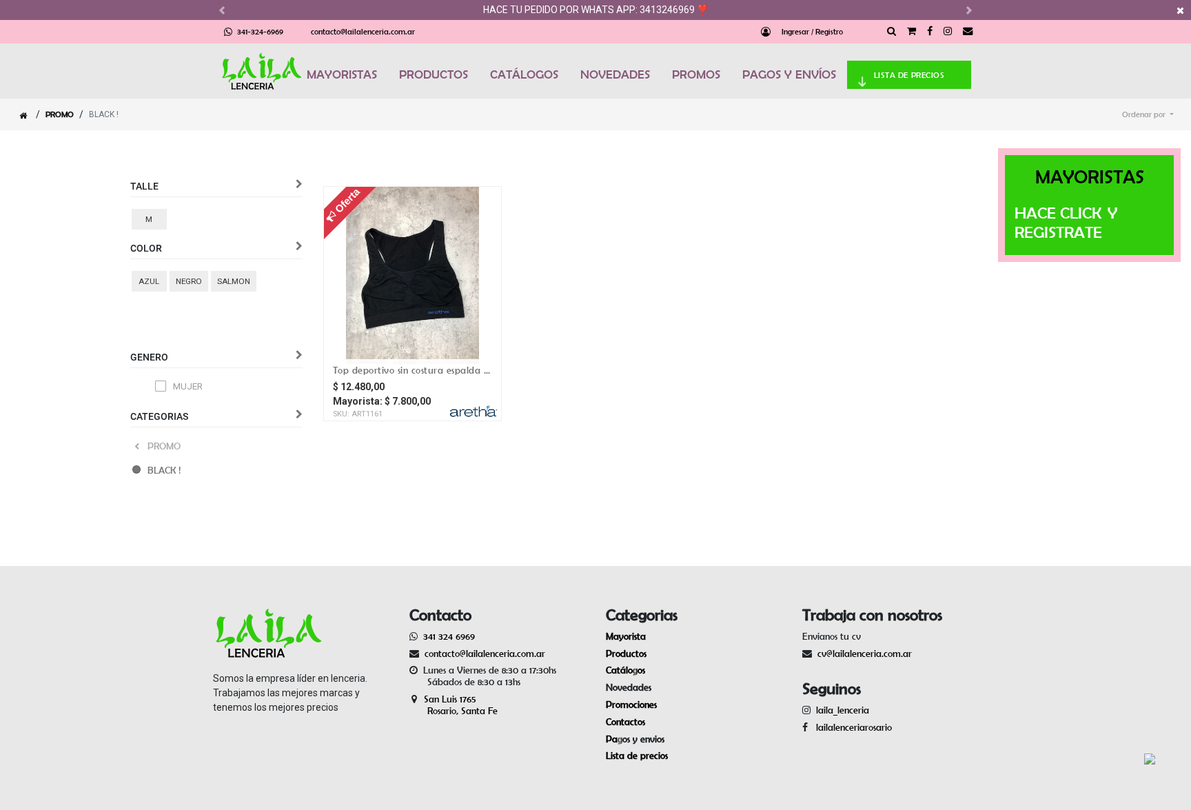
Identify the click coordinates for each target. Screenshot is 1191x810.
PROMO (59, 114)
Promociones (631, 704)
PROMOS (696, 74)
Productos (626, 653)
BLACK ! (164, 470)
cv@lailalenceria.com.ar (864, 653)
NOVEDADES (615, 74)
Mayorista (626, 636)
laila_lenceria (842, 710)
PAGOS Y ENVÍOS (789, 74)
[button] (1148, 114)
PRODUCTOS (433, 74)
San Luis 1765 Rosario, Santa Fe (453, 704)
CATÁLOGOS (524, 74)
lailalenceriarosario (851, 727)
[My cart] (912, 31)
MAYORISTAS (342, 74)
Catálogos (625, 670)
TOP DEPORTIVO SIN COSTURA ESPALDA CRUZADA (412, 370)
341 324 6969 (449, 636)
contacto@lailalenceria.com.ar (363, 31)
